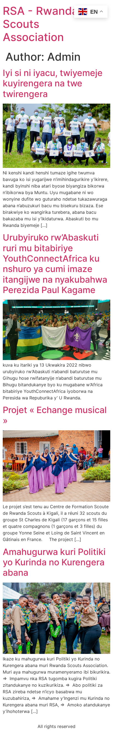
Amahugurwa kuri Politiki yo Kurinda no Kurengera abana (54, 562)
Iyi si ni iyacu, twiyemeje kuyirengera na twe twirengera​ (53, 83)
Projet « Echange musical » (55, 415)
